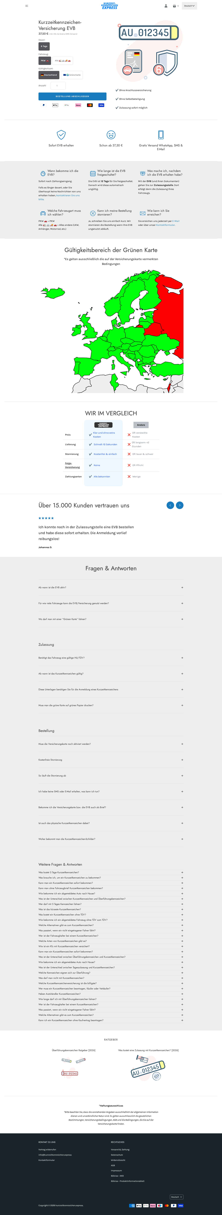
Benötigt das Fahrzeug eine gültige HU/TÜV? (62, 657)
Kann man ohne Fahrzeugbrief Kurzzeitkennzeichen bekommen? (71, 888)
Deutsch (188, 6)
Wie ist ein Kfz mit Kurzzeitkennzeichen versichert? (64, 946)
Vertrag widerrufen (47, 1149)
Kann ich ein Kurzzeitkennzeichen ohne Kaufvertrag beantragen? (71, 1020)
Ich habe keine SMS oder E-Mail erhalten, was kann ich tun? (69, 791)
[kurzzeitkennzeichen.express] (109, 5)
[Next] (179, 505)
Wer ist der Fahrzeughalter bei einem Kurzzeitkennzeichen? (68, 935)
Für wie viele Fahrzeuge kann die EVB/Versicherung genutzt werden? (74, 603)
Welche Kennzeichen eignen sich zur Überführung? (64, 972)
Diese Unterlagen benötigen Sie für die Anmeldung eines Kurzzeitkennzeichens (78, 689)
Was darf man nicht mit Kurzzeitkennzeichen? (61, 978)
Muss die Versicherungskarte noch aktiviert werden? (65, 744)
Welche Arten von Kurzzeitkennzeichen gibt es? (63, 941)
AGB (113, 1165)
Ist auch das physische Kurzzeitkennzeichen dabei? (64, 823)
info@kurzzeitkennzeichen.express (55, 1155)
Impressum (116, 1170)
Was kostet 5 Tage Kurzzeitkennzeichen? (59, 872)
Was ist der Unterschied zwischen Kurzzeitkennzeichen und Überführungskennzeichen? (82, 898)
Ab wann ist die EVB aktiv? (52, 587)
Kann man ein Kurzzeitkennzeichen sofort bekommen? (66, 883)
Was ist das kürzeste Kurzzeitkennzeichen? (60, 909)
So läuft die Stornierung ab (52, 775)
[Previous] (170, 505)
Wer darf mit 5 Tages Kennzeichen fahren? (60, 904)
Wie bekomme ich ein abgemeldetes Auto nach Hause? (67, 893)
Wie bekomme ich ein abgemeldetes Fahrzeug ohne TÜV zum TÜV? (73, 920)
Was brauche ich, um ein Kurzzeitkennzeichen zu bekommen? (70, 877)
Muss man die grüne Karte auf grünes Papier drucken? (66, 705)
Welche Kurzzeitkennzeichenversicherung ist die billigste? (68, 983)
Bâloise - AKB (117, 1176)
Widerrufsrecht (118, 1160)
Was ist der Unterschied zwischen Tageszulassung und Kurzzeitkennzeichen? (77, 967)
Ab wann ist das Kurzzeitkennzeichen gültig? (61, 673)
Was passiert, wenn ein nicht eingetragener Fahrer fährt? (67, 930)
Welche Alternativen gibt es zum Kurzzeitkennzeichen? (66, 925)
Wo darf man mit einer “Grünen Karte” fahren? (62, 619)
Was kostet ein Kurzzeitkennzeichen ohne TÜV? (62, 914)
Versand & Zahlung (120, 1149)
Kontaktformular (165, 225)
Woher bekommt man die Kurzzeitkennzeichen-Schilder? (67, 839)
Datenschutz (117, 1155)
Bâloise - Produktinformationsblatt (127, 1181)
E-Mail (175, 221)
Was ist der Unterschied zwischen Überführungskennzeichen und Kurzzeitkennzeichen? (82, 957)
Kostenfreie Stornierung (50, 760)
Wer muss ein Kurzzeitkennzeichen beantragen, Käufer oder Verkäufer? (74, 988)
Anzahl (42, 85)
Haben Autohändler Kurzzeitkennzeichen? (60, 994)
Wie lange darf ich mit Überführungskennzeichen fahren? (68, 999)
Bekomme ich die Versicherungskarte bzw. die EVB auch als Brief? (72, 807)
